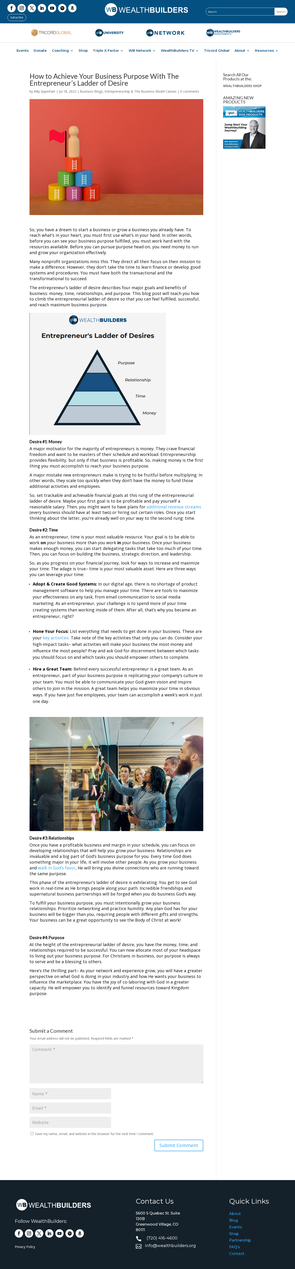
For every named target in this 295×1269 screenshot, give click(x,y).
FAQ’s (234, 1247)
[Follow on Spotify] (62, 8)
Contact (236, 1253)
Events (23, 51)
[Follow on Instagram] (22, 8)
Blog (233, 1220)
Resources (264, 51)
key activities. (56, 638)
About (239, 51)
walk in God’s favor (56, 868)
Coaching (60, 51)
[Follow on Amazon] (72, 8)
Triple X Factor (106, 51)
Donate (40, 51)
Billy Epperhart (44, 91)
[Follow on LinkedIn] (42, 8)
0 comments (189, 91)
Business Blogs (91, 91)
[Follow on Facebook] (11, 8)
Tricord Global (216, 51)
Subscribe (16, 17)
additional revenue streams (174, 507)
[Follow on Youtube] (52, 8)
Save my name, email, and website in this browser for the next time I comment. (94, 1134)
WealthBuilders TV (177, 51)
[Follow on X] (32, 8)
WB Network (140, 51)
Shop (83, 51)
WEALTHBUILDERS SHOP (242, 86)
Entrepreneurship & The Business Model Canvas (141, 91)
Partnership (240, 1240)
